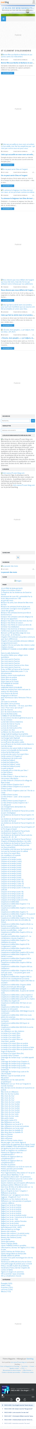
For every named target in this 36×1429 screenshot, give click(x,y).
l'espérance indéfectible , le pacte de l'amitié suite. (17, 992)
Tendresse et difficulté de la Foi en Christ (16, 1262)
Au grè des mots (7, 600)
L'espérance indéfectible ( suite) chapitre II (16, 995)
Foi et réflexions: (7, 685)
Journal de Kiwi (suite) (9, 714)
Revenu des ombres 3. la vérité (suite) (15, 1233)
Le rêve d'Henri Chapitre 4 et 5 (12, 784)
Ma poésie (5, 1078)
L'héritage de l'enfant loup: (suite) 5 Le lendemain (15, 1068)
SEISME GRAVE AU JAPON (10, 1256)
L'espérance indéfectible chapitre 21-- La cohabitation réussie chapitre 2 (16, 937)
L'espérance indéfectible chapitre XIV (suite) (17, 952)
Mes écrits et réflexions (9, 1092)
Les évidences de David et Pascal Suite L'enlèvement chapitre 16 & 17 (15, 832)
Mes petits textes (7, 1118)
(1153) (6, 1291)
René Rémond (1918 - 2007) (11, 1227)
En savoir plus (7, 73)
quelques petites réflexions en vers (14, 1185)
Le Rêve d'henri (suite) (9, 795)
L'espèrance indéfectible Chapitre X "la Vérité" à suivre (15, 955)
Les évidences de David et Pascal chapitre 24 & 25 (17, 824)
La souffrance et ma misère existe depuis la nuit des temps (17, 745)
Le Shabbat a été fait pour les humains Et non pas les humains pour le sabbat (16, 850)
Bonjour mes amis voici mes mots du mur (16, 621)
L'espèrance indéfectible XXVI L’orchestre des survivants (17, 1020)
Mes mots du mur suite (9, 1114)
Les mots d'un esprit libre (10, 853)
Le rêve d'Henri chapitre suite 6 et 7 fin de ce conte (17, 791)
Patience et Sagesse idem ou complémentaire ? (11, 1153)
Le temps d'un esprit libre (10, 1033)
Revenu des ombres (8, 1231)
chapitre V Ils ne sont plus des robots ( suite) (17, 645)
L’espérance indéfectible (10, 902)
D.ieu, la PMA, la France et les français (15, 669)
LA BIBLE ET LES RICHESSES (11, 716)
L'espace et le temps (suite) (11, 859)
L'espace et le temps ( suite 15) (12, 883)
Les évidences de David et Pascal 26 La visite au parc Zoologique (17, 812)
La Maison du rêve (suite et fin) (12, 732)
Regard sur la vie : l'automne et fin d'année (17, 1217)
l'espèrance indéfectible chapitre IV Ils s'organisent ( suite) (15, 945)
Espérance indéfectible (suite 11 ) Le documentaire (14, 672)
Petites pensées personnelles (12, 1169)
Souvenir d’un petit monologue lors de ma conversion (17, 1259)
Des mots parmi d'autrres (10, 667)
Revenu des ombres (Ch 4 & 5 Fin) (13, 1235)
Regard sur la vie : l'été (9, 1219)
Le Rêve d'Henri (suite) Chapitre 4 (13, 801)
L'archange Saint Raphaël (10, 738)
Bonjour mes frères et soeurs (12, 623)
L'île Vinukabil (6, 1074)
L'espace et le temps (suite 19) (12, 894)
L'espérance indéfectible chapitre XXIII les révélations (16, 963)
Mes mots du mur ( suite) (10, 1102)
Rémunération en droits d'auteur (12, 1370)
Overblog (29, 1359)
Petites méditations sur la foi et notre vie (16, 1167)
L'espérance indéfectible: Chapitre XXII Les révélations (16, 967)
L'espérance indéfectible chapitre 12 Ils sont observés (17, 909)
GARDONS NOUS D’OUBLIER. (11, 687)
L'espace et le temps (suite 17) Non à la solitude (15, 889)
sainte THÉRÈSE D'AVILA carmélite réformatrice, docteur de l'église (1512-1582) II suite (17, 1247)
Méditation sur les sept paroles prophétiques (12, 1081)
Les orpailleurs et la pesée (11, 855)
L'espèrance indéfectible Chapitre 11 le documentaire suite (15, 905)
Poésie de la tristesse (9, 1171)
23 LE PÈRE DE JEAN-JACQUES (12, 588)
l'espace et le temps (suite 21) (12, 898)
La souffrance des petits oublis (12, 742)
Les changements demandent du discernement (13, 808)
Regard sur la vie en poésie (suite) (13, 1215)
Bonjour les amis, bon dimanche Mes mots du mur (17, 603)
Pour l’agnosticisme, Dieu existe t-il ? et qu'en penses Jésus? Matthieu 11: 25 (18, 1174)
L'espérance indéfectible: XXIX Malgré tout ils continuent (17, 1012)
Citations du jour (7, 647)
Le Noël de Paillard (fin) (9, 762)
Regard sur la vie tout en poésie (13, 1225)
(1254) (6, 1289)
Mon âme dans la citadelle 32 (12, 1130)
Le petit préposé (7, 768)
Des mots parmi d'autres (10, 659)
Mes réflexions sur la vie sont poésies (15, 1126)
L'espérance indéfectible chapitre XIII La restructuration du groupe (15, 949)
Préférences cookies (28, 1372)
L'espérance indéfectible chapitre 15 (14, 912)
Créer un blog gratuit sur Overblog (9, 1366)
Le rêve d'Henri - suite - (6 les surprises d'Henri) (15, 798)
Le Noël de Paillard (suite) (10, 766)
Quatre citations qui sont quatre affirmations (18, 1183)
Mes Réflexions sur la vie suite (12, 1128)
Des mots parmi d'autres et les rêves (15, 665)
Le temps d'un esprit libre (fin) (12, 1053)
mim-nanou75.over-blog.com (24, 485)
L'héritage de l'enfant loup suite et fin (15, 1072)
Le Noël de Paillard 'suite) (10, 764)
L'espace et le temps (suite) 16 (12, 885)
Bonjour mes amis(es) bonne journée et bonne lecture (16, 614)
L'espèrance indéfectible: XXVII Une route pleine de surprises (16, 1016)
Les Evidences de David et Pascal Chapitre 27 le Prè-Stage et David (18, 828)
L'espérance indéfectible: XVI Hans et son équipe (16, 1004)
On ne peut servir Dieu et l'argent (14, 175)
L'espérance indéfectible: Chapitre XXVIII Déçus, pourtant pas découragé (16, 986)
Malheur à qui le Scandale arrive (13, 1076)
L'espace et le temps (8, 857)
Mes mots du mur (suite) (10, 1104)
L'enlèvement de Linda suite (11, 758)
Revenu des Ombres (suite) (11, 1237)
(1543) (5, 1285)
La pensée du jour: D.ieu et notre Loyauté (16, 736)
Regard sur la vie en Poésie (11, 1205)
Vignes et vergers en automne (12, 1272)
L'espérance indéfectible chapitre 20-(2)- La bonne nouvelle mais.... (17, 925)
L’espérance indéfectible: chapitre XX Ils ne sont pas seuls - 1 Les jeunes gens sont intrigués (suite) (17, 972)
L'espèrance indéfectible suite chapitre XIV (17, 997)
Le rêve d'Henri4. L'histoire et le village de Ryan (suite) (16, 781)
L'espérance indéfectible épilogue (13, 989)
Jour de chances (7, 710)
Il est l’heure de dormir (9, 693)
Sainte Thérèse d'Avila (9, 1243)
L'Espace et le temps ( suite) (11, 861)
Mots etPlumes (6, 1138)
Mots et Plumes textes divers (12, 1140)
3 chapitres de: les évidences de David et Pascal (16, 593)
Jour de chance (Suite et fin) (11, 712)
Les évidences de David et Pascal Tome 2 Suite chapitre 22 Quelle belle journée (16, 844)
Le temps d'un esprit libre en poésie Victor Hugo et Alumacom (17, 1050)
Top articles (24, 1366)
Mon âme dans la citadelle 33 (12, 1132)
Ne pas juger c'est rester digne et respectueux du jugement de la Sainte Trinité (18, 1143)
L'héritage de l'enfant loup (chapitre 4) (15, 1063)
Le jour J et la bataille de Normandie (14, 750)
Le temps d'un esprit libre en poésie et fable (17, 1047)
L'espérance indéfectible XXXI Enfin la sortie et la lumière (17, 1028)
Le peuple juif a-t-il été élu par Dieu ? (14, 770)
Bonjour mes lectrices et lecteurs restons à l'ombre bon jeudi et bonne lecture (17, 630)
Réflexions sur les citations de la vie (14, 1199)
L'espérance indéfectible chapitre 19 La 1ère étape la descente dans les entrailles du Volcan (17, 920)
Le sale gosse (6, 805)
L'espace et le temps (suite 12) (12, 879)
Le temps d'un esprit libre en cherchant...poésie (12, 1040)
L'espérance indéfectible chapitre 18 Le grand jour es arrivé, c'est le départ (18, 915)
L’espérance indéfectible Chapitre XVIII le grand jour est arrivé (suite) (16, 959)
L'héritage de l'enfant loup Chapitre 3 (15, 1061)
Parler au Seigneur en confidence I (14, 1150)
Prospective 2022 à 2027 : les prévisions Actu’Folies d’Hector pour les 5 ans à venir (16, 1178)
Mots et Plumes (7, 1134)
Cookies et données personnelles (11, 1372)
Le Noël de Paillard (8, 760)
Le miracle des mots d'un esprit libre (14, 754)
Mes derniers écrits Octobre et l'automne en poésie (17, 1089)
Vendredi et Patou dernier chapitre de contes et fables (15, 1269)
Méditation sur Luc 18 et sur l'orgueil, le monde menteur (16, 1085)
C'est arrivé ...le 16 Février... (11, 635)
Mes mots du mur (7, 1096)
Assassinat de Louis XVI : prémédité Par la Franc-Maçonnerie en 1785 (16, 597)
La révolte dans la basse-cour (12, 740)
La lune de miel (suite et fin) (11, 728)
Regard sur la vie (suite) (10, 1223)
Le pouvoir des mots (9, 572)
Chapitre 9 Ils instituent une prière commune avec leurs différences (18, 638)
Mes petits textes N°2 (9, 1120)
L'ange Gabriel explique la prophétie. (14, 734)
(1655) (6, 1283)
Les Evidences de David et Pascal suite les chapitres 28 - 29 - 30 (16, 836)
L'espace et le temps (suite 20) (12, 896)
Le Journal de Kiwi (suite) (10, 752)
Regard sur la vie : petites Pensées (14, 1221)
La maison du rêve (8, 730)
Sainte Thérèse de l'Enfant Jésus (13, 1251)
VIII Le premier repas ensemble (12, 1274)
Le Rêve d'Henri (7, 774)
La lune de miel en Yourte (10, 724)
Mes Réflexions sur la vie (10, 1122)
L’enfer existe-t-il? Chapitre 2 (11, 756)
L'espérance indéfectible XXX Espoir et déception (15, 1024)
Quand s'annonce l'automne (11, 1181)
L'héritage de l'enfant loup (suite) (13, 1065)
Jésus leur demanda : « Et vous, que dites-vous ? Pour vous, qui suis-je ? (16, 707)
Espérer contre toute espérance (13, 675)
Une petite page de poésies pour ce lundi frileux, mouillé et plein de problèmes (16, 1265)
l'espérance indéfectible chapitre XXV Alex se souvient (17, 982)
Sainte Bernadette (8, 1241)
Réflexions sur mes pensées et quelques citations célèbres (16, 1202)
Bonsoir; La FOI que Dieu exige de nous (15, 633)
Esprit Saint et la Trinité (9, 681)
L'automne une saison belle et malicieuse (16, 748)
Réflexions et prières (8, 1193)
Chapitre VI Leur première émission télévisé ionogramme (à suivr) (17, 642)
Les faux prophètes (8, 847)
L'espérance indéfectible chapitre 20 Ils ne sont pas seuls (16, 933)
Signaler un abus (14, 1368)
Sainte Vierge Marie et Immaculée (13, 1253)
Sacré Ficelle (5, 1239)
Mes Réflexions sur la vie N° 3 (12, 1124)
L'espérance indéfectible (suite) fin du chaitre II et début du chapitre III (18, 1000)
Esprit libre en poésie (9, 677)
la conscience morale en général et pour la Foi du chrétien (17, 719)
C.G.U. (23, 1368)
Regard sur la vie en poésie (11, 1207)
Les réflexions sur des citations (12, 1031)
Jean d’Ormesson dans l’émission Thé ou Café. (16, 698)
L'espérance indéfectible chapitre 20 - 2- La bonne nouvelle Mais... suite (17, 929)
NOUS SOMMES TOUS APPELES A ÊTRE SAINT (17, 1146)
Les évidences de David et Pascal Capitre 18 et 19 (17, 816)
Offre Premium (27, 1370)
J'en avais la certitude (9, 701)
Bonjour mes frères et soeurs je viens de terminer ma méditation (16, 626)
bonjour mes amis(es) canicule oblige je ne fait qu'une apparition (17, 618)
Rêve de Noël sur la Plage (10, 1229)
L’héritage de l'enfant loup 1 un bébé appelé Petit (17, 1058)
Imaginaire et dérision (9, 695)
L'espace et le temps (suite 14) (12, 881)
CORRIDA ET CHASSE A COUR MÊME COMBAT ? (17, 650)
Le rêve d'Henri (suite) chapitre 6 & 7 (14, 803)
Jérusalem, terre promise (10, 704)
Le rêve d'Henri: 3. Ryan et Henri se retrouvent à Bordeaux (14, 777)
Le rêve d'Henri (6, 772)
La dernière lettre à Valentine (12, 722)
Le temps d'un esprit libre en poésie (14, 1043)
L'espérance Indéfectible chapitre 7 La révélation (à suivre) (15, 941)
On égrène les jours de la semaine (13, 1148)
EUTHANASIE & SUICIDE (10, 683)
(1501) (7, 1287)
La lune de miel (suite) (9, 726)
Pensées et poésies (8, 1165)
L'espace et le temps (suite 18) (12, 892)
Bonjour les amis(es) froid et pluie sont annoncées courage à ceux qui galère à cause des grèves (15, 608)
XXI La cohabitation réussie (11, 1276)
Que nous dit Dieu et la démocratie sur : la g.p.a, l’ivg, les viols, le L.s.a (17, 1188)
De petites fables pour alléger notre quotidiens (14, 656)
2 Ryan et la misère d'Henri (11, 590)
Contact (32, 1366)
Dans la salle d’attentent (10, 653)
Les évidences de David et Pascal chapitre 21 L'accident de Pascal (17, 820)
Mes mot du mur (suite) (10, 1094)
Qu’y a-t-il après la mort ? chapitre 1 (14, 1191)
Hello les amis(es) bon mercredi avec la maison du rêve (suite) (15, 690)
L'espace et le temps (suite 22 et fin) (14, 900)
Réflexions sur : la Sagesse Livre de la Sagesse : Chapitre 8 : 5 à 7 (15, 1196)
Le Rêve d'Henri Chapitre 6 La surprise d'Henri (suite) (15, 787)
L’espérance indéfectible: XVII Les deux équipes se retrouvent (15, 1008)
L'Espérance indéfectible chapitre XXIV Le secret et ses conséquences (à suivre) (16, 977)
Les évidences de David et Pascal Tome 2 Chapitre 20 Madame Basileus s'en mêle (16, 840)
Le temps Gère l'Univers (10, 1055)
